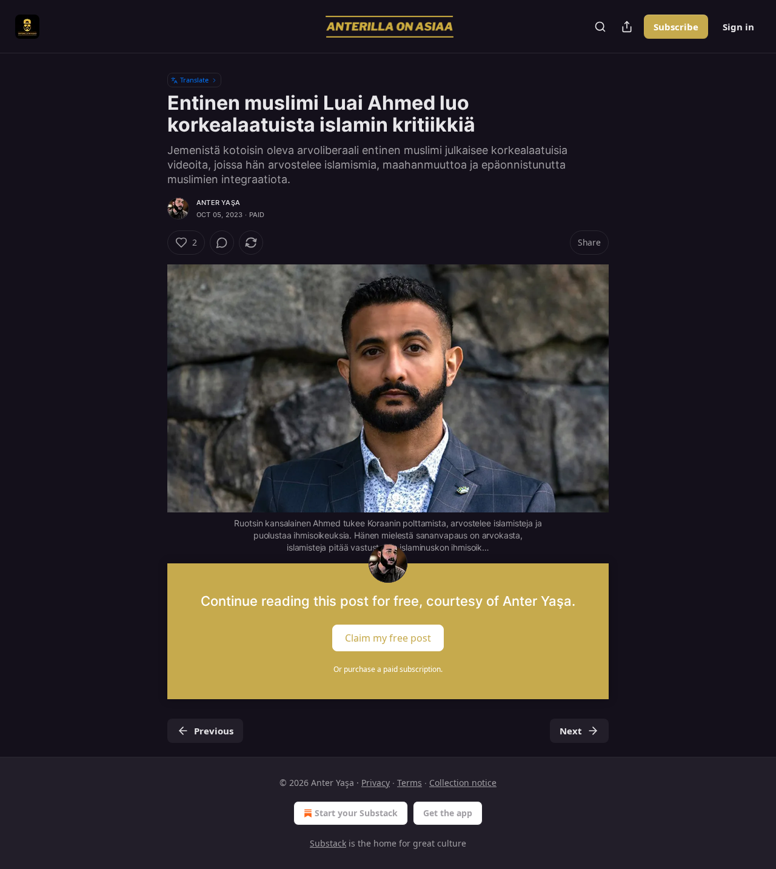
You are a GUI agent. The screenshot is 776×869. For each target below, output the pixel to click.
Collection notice (463, 782)
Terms (409, 782)
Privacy (375, 782)
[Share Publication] (627, 27)
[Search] (600, 27)
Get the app (447, 813)
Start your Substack (356, 813)
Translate (194, 79)
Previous (213, 731)
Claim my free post (388, 637)
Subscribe (676, 27)
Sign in (738, 27)
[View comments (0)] (222, 242)
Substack (328, 843)
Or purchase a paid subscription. (388, 669)
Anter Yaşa (218, 202)
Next (571, 731)
